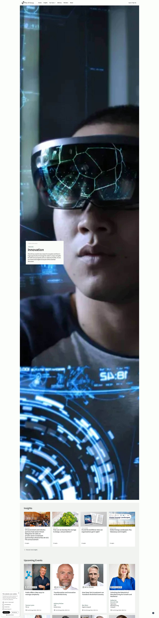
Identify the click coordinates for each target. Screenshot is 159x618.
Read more (11, 599)
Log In (130, 3)
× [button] (18, 593)
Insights (45, 3)
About (71, 3)
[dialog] (10, 604)
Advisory (59, 3)
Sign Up (134, 3)
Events (40, 3)
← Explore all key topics (32, 243)
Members (66, 3)
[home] (28, 2)
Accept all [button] (6, 612)
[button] (52, 3)
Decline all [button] (14, 612)
